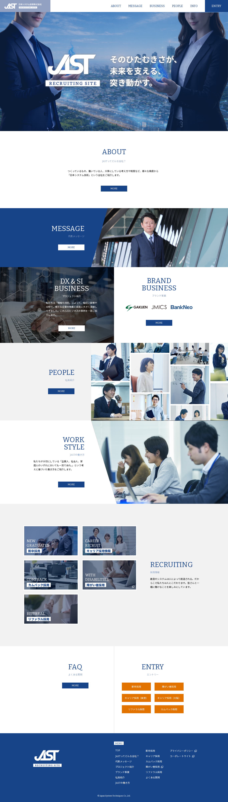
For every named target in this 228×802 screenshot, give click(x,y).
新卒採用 (150, 751)
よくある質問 (153, 777)
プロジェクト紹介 (124, 767)
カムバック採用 (154, 761)
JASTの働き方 (122, 783)
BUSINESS (157, 6)
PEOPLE (177, 6)
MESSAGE (135, 6)
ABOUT (116, 6)
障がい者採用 (153, 767)
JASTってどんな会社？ (127, 756)
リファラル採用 (154, 772)
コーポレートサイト (180, 756)
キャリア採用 (153, 756)
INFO (194, 6)
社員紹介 (120, 777)
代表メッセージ (123, 761)
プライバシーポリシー (181, 751)
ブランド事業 (122, 772)
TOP (117, 750)
